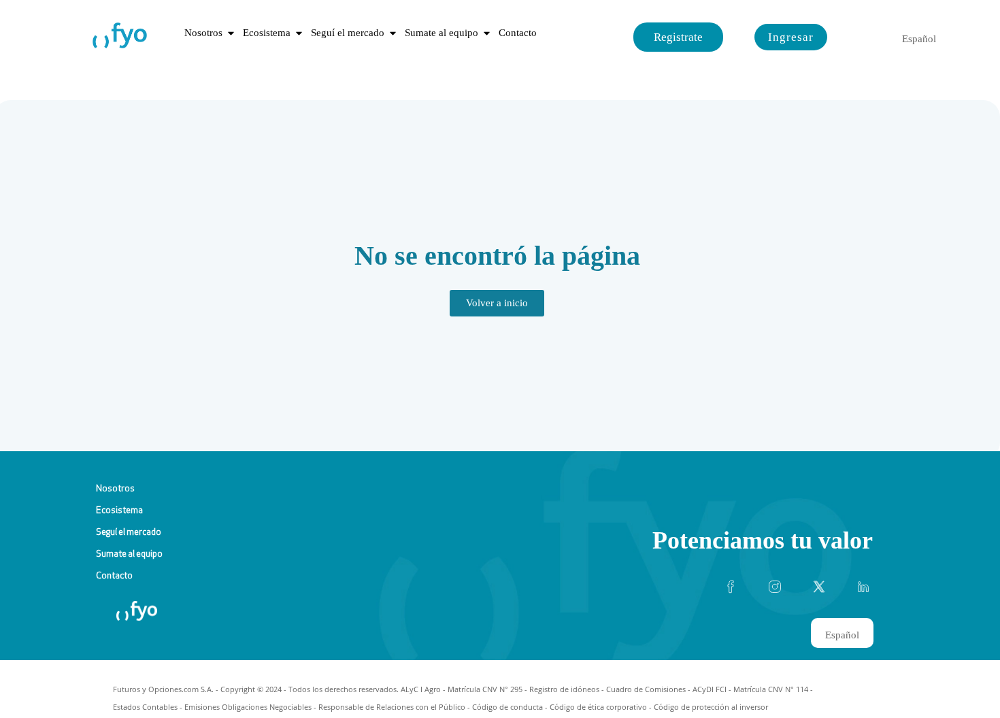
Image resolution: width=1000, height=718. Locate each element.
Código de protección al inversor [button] (711, 707)
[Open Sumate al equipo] (487, 33)
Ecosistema (119, 510)
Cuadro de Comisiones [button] (646, 689)
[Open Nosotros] (231, 33)
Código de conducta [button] (507, 707)
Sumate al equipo (129, 554)
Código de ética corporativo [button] (598, 707)
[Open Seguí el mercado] (393, 33)
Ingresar (791, 37)
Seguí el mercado (128, 532)
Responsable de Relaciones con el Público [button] (391, 707)
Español (919, 38)
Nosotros (115, 489)
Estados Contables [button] (145, 707)
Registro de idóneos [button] (564, 689)
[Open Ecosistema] (299, 33)
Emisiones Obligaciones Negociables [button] (248, 707)
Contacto (114, 576)
